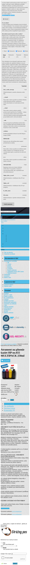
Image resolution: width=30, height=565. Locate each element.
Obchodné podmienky (9, 228)
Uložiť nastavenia (8, 204)
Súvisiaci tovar (9, 408)
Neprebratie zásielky (12, 238)
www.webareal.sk (17, 511)
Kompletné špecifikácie (13, 404)
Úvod (2, 344)
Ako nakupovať (11, 236)
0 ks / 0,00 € (4, 221)
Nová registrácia (11, 219)
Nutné (5, 51)
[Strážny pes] (16, 395)
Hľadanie (4, 208)
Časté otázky (7, 233)
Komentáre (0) (9, 410)
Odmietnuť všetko (6, 15)
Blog (5, 246)
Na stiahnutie (9, 406)
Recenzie (9, 241)
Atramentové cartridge (10, 344)
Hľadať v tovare (7, 216)
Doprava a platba (8, 231)
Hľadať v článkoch (8, 218)
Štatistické (19, 51)
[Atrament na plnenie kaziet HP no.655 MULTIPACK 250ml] (9, 379)
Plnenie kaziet (10, 235)
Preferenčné (12, 51)
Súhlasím (12, 15)
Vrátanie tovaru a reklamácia (14, 239)
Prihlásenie (4, 219)
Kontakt (6, 244)
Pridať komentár (5, 508)
